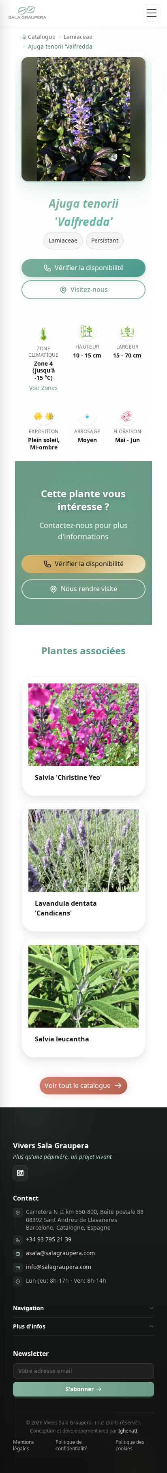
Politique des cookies (130, 1445)
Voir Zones (43, 388)
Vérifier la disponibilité (89, 267)
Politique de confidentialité (72, 1445)
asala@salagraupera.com (60, 1253)
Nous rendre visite (89, 588)
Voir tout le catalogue (78, 1085)
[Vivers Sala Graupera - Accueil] (27, 13)
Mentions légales (23, 1445)
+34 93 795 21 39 (48, 1239)
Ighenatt (127, 1430)
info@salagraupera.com (58, 1267)
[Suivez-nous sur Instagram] (20, 1173)
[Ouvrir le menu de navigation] (152, 13)
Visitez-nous (89, 289)
